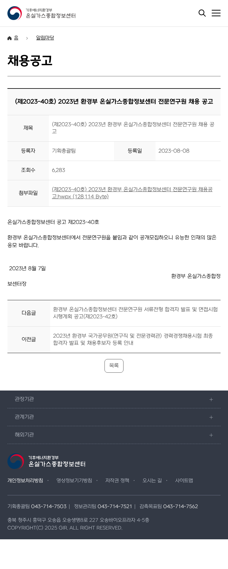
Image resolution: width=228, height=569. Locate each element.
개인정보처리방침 (25, 480)
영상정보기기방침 (74, 480)
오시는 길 (152, 480)
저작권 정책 (117, 480)
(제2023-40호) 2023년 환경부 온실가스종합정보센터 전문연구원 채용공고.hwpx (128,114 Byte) (132, 193)
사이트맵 (184, 480)
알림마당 (45, 38)
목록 (114, 366)
